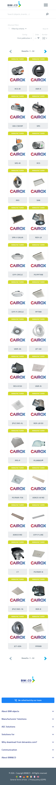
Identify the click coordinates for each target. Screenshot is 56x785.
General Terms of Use (18, 779)
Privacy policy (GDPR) (37, 779)
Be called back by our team (29, 700)
